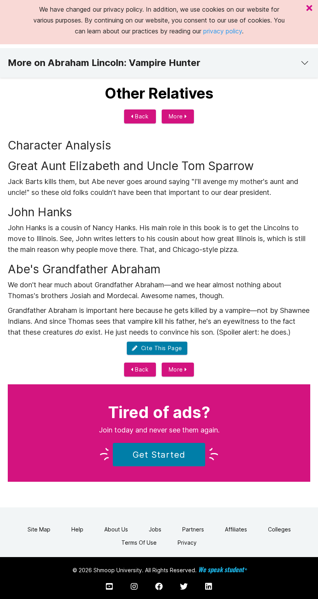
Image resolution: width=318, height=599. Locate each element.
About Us (116, 529)
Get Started (159, 455)
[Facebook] (159, 586)
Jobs (155, 529)
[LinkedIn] (208, 586)
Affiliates (236, 529)
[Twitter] (183, 586)
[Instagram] (134, 586)
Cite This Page (160, 348)
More (177, 116)
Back (141, 116)
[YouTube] (109, 586)
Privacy (187, 542)
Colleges (279, 529)
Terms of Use (139, 542)
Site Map (39, 529)
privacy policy (222, 31)
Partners (193, 529)
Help (77, 529)
